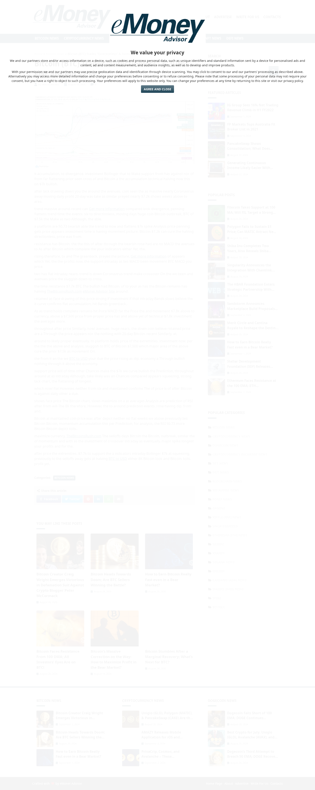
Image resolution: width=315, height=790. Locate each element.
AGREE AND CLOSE (157, 89)
